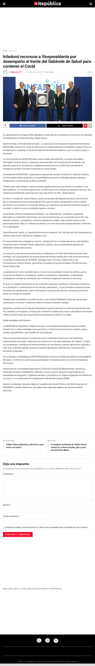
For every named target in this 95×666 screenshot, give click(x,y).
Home (5, 51)
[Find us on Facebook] (39, 640)
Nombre (7, 505)
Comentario (8, 474)
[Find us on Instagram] (47, 640)
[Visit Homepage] (47, 3)
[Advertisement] (47, 28)
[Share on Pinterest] (85, 126)
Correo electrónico (11, 516)
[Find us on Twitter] (56, 640)
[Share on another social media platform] (90, 126)
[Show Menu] (4, 3)
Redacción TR (16, 72)
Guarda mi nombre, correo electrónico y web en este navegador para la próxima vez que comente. (46, 527)
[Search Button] (91, 3)
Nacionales (13, 51)
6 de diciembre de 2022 (34, 72)
